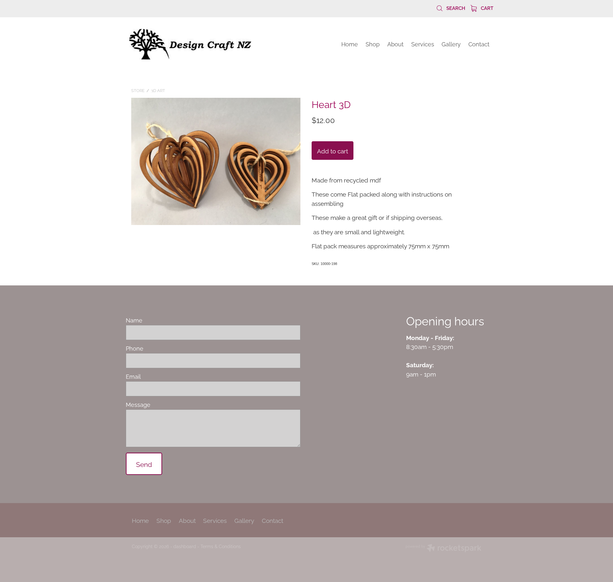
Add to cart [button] (332, 150)
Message (138, 404)
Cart (486, 7)
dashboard (184, 546)
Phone (134, 348)
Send (144, 464)
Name (134, 320)
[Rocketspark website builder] (443, 549)
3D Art (158, 90)
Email (133, 376)
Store (138, 90)
